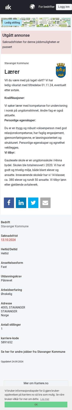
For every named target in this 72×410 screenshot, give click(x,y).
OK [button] (36, 404)
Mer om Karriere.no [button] (36, 383)
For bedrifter (46, 7)
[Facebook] (9, 202)
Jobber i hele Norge (24, 7)
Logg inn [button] (64, 7)
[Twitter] (33, 202)
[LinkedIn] (21, 202)
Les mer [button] (44, 399)
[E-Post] (45, 202)
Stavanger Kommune (14, 226)
